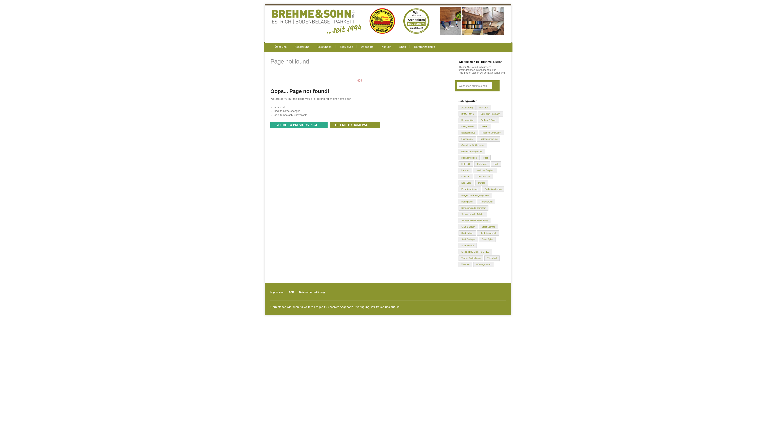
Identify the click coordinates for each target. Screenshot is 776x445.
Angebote (367, 46)
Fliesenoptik (467, 139)
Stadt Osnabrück (488, 233)
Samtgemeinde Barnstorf (473, 208)
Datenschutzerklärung (312, 292)
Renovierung (486, 201)
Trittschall (492, 258)
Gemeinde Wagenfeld (471, 151)
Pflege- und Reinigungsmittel (475, 195)
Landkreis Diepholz (485, 170)
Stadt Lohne (467, 233)
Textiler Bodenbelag (471, 258)
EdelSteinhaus (468, 132)
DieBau (484, 126)
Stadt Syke (487, 239)
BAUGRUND (467, 114)
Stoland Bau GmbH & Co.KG (475, 252)
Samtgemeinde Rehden (472, 214)
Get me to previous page (296, 125)
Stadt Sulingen (468, 239)
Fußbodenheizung (489, 139)
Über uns (281, 46)
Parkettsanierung (469, 189)
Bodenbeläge (467, 120)
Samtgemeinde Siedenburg (474, 220)
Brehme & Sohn (488, 120)
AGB (291, 292)
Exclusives (346, 46)
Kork (496, 164)
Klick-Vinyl (482, 164)
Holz (485, 158)
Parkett (481, 183)
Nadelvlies (466, 183)
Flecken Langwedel (491, 132)
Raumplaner (467, 201)
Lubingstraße (483, 176)
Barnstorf (483, 107)
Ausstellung (302, 46)
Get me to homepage (352, 125)
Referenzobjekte (424, 46)
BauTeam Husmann (490, 114)
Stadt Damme (488, 227)
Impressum (277, 292)
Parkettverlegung (493, 189)
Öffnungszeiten (483, 264)
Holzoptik (465, 164)
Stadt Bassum (468, 227)
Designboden (467, 126)
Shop (402, 46)
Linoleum (465, 176)
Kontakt (386, 46)
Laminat (465, 170)
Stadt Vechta (467, 245)
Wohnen (465, 264)
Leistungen (324, 46)
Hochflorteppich (469, 158)
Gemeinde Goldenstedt (472, 145)
